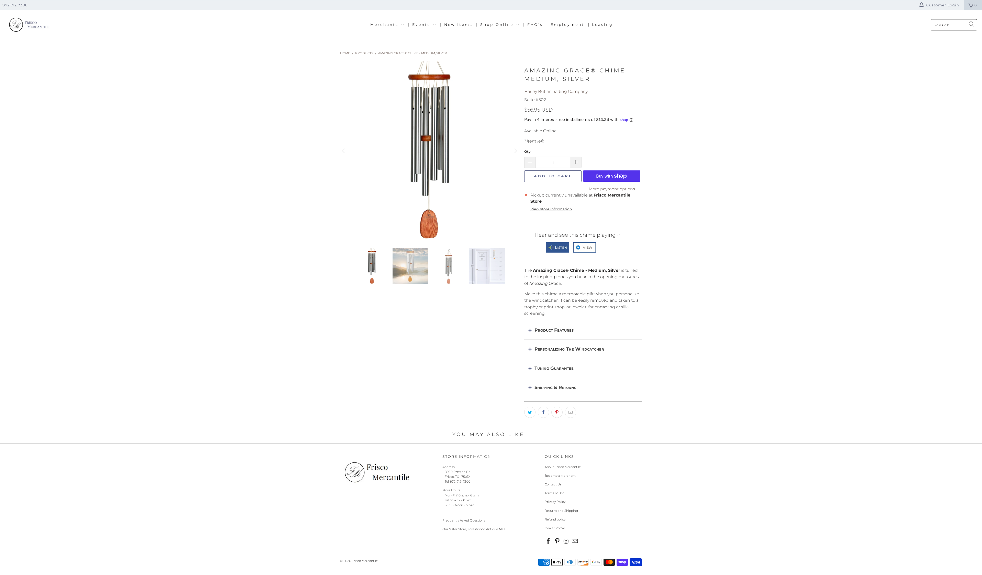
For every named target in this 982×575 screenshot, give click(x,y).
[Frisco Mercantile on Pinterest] (557, 541)
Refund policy (555, 519)
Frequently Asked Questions (463, 520)
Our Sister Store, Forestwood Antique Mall (473, 529)
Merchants (385, 24)
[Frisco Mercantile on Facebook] (548, 541)
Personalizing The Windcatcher (569, 349)
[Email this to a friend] (570, 412)
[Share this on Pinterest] (557, 412)
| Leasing (600, 24)
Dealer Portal (555, 528)
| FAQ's (533, 24)
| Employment (565, 24)
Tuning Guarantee (554, 368)
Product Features (554, 330)
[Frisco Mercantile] (28, 25)
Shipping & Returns (555, 387)
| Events (420, 24)
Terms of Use (554, 493)
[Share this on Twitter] (529, 412)
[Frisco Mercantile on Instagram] (566, 541)
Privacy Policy (555, 502)
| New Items (456, 24)
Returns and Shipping (561, 511)
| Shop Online (496, 24)
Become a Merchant (560, 476)
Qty (527, 151)
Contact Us (553, 484)
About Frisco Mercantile (563, 467)
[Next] (515, 151)
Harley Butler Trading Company (556, 91)
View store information (551, 209)
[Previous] (344, 151)
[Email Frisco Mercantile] (575, 541)
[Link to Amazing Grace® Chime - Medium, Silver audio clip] (557, 249)
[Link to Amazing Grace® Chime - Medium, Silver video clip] (584, 249)
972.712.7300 (15, 5)
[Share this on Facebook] (543, 412)
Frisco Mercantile (365, 561)
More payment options (612, 189)
